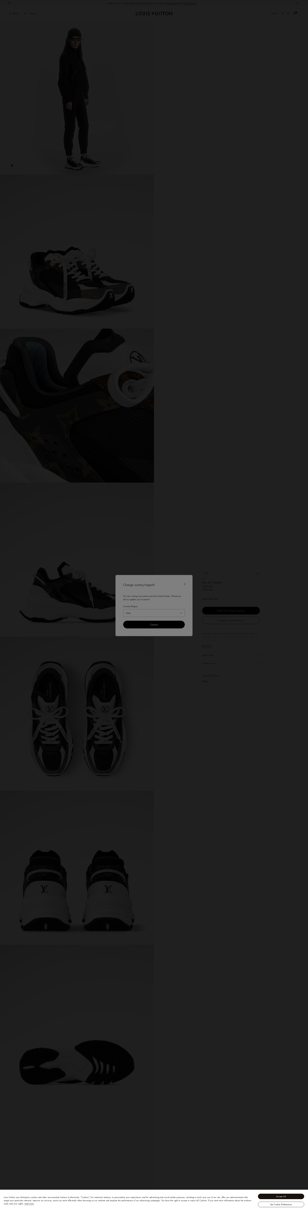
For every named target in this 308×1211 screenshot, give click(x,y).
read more (29, 1203)
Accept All (281, 1196)
